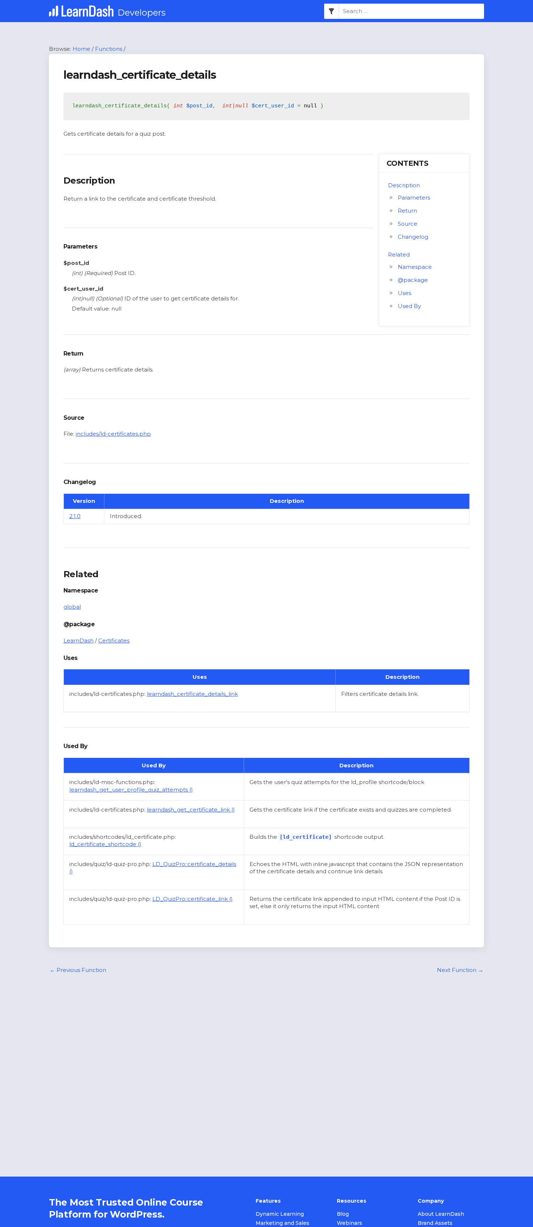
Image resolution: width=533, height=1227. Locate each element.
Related (399, 254)
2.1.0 (74, 516)
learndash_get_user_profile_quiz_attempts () (131, 789)
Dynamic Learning (280, 1214)
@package (413, 279)
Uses (404, 293)
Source (407, 223)
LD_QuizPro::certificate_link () (192, 898)
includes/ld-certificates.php (113, 433)
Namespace (415, 266)
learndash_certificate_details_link (192, 693)
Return (407, 210)
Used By (409, 306)
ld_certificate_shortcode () (105, 844)
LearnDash (78, 640)
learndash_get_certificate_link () (191, 809)
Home (81, 48)
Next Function (460, 970)
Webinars (349, 1223)
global (72, 606)
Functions (108, 48)
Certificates (113, 640)
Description (404, 185)
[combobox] (411, 11)
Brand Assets (435, 1223)
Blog (343, 1214)
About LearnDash (441, 1214)
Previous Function (78, 970)
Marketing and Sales (282, 1223)
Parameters (414, 197)
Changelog (413, 236)
